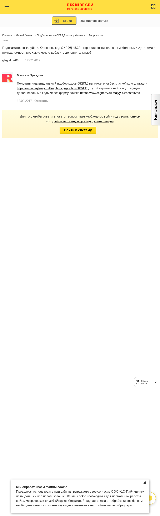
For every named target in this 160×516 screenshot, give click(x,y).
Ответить (41, 100)
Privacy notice (144, 382)
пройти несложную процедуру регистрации (83, 121)
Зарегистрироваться (94, 20)
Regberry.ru (80, 6)
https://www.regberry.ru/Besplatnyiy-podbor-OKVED (52, 88)
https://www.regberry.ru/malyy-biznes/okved (110, 93)
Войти (67, 20)
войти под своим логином (122, 116)
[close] (155, 382)
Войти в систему (78, 130)
